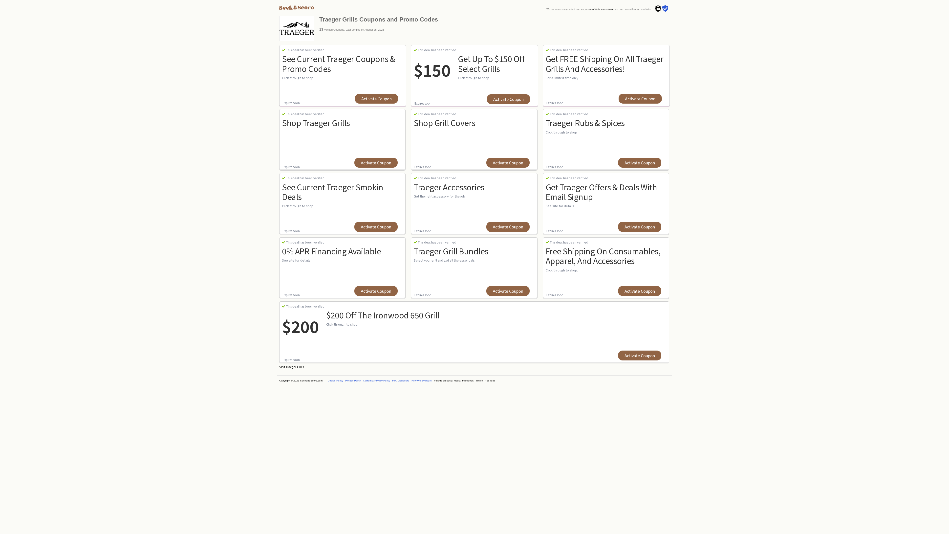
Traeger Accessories (449, 187)
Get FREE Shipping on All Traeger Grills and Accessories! (605, 63)
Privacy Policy (353, 380)
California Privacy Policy (376, 380)
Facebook (468, 380)
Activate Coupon (376, 99)
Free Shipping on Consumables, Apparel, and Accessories (603, 255)
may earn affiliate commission (597, 9)
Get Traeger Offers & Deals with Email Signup (601, 191)
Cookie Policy (335, 380)
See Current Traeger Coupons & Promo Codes (338, 63)
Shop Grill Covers (444, 122)
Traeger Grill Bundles (451, 251)
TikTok (479, 380)
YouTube (490, 380)
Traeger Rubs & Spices (585, 122)
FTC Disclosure (400, 380)
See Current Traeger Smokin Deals (332, 191)
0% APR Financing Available (331, 251)
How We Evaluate (421, 380)
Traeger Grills (295, 367)
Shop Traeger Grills (316, 122)
